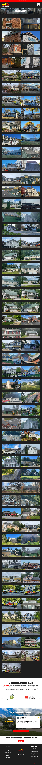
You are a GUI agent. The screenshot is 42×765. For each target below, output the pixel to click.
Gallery (7, 755)
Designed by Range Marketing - (25, 763)
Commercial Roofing (34, 753)
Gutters (34, 758)
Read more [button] (19, 726)
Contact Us (21, 741)
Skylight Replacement (34, 756)
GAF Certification (8, 752)
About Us (7, 750)
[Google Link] (21, 755)
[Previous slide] (2, 698)
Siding (34, 754)
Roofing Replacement (34, 751)
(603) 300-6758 (21, 1)
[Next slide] (40, 698)
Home (8, 749)
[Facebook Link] (18, 755)
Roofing (34, 748)
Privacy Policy (34, 763)
